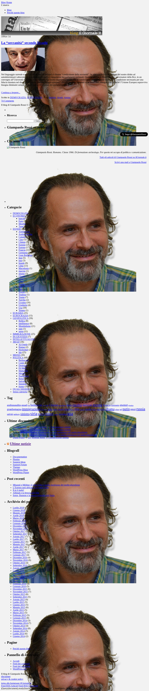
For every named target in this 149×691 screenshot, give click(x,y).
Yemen (22, 310)
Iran (20, 258)
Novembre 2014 (20, 623)
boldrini (52, 97)
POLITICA (18, 357)
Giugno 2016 (19, 573)
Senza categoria (20, 391)
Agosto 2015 (19, 599)
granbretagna (14, 409)
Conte (21, 363)
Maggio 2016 (19, 576)
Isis (20, 352)
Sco (20, 286)
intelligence (24, 323)
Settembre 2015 (20, 597)
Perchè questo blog (15, 12)
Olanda (22, 276)
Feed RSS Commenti (28, 686)
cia (44, 405)
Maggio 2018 (19, 513)
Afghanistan (24, 231)
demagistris (62, 405)
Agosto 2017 (19, 536)
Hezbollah (23, 349)
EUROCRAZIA (34, 97)
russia (140, 409)
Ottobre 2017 (19, 531)
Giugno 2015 (19, 605)
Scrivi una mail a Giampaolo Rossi (130, 162)
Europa (22, 247)
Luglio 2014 (18, 633)
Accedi (16, 661)
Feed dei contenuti (21, 663)
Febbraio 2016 (19, 584)
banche (22, 218)
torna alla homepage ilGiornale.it (16, 683)
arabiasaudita (14, 405)
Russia (22, 284)
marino (82, 409)
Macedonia (24, 268)
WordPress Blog (20, 470)
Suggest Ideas (19, 462)
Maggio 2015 (19, 607)
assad (24, 405)
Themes (16, 467)
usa (70, 413)
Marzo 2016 (18, 581)
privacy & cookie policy (12, 679)
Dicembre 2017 (20, 526)
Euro (21, 221)
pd (121, 409)
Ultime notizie (20, 444)
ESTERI (17, 229)
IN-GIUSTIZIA (20, 336)
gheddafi (124, 405)
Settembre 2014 (20, 628)
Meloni (22, 373)
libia (76, 409)
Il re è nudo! (18, 490)
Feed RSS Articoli (9, 686)
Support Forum (20, 464)
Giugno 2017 (19, 542)
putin (126, 409)
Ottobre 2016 (19, 563)
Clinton (22, 242)
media (88, 409)
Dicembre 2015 (20, 589)
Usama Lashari (20, 427)
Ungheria (23, 305)
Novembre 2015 (20, 591)
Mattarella (23, 370)
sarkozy (17, 414)
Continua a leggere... (10, 92)
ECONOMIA (19, 216)
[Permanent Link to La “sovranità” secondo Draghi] (23, 70)
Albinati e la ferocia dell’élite (26, 493)
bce (29, 405)
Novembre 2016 (20, 560)
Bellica (22, 321)
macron (22, 271)
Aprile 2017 (18, 547)
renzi (133, 409)
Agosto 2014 (19, 631)
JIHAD (16, 342)
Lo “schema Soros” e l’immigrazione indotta (50, 427)
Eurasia (22, 245)
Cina (21, 239)
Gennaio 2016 (19, 586)
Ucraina (22, 302)
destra (69, 405)
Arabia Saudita (25, 234)
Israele (22, 263)
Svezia (22, 292)
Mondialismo (25, 326)
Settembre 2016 (20, 565)
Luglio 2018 (18, 507)
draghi (60, 97)
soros (21, 331)
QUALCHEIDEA (21, 389)
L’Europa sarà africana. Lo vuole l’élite (31, 487)
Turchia (22, 300)
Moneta (22, 224)
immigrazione (31, 409)
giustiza (130, 405)
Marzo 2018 (18, 518)
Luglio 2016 (18, 570)
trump (21, 386)
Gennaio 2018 (19, 523)
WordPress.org (19, 669)
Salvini (22, 381)
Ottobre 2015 (19, 594)
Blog (9, 10)
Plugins (16, 459)
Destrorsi (23, 365)
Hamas (22, 347)
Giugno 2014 (19, 636)
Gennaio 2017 (19, 555)
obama (22, 273)
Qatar (21, 281)
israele (61, 409)
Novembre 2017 (20, 528)
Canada (22, 237)
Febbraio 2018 (19, 521)
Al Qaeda (23, 344)
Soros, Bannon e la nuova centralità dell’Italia (34, 495)
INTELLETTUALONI (24, 339)
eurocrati (87, 405)
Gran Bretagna (25, 255)
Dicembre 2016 (20, 557)
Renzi (21, 378)
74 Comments (7, 101)
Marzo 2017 (18, 549)
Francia (22, 250)
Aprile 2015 (18, 610)
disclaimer (5, 676)
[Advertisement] (29, 184)
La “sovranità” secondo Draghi (24, 43)
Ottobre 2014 (19, 626)
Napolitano (24, 376)
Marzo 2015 (18, 612)
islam (55, 409)
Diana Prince (19, 437)
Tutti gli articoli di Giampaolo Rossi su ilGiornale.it (123, 157)
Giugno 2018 (19, 510)
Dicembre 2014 (20, 620)
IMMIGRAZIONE (22, 334)
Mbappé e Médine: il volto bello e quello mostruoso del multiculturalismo (53, 432)
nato (21, 328)
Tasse (21, 226)
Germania (23, 252)
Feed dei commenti (21, 666)
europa (67, 97)
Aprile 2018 (18, 515)
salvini (10, 414)
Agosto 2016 (19, 568)
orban (21, 279)
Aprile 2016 (18, 578)
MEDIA (16, 355)
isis (50, 409)
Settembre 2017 (20, 534)
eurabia (77, 405)
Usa (20, 307)
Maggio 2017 (19, 544)
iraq (20, 260)
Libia (21, 266)
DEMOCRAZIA (18, 97)
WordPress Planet (21, 472)
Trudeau (22, 294)
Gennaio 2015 (19, 618)
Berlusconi (24, 360)
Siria (21, 289)
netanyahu (101, 409)
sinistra (25, 414)
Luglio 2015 (18, 602)
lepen (72, 409)
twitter (56, 414)
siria (33, 413)
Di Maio (22, 368)
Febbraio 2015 (19, 615)
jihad (67, 409)
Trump (22, 297)
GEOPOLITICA (20, 318)
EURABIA (18, 313)
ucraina (63, 414)
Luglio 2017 (18, 539)
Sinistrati (23, 384)
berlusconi (36, 405)
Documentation (20, 457)
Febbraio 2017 (19, 552)
